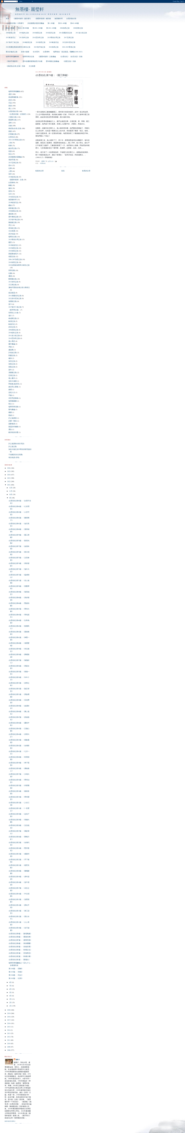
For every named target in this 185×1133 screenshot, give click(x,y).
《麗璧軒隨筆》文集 (15, 179)
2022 (9, 481)
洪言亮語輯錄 (13, 398)
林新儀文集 (12, 208)
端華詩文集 (12, 237)
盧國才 (18, 1059)
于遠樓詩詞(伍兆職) (15, 454)
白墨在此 (43, 163)
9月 (10, 498)
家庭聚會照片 (13, 254)
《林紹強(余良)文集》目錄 (15, 66)
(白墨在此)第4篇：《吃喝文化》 (20, 950)
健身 (10, 358)
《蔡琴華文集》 (14, 310)
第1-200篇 (51, 23)
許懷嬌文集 (12, 134)
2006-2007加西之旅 (15, 259)
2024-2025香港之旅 (68, 47)
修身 (10, 188)
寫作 (10, 174)
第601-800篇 (10, 28)
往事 (10, 168)
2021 (9, 485)
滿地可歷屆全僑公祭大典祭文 (19, 287)
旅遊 (10, 106)
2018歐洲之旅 (27, 42)
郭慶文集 (11, 355)
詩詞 (10, 100)
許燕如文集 (12, 352)
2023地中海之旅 (39, 47)
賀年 (10, 370)
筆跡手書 (11, 160)
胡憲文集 (11, 256)
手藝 (10, 395)
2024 (9, 475)
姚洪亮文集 (12, 148)
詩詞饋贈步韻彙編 (15, 157)
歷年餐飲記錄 (13, 217)
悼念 (10, 154)
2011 (9, 1040)
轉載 (10, 185)
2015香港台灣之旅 (53, 37)
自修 (10, 125)
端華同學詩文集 (28, 56)
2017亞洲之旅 (69, 37)
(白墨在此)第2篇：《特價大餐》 (20, 956)
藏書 (10, 412)
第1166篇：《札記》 (16, 975)
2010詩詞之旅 (50, 33)
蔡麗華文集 (12, 120)
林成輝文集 (12, 318)
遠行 (10, 315)
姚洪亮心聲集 (13, 387)
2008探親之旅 (11, 33)
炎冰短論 (11, 234)
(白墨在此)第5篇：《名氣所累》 (20, 946)
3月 (10, 999)
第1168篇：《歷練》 (16, 968)
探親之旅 (11, 367)
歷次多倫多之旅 (11, 52)
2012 (9, 1037)
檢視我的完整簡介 (10, 1121)
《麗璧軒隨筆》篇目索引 (22, 18)
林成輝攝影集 (13, 97)
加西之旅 (11, 364)
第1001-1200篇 (38, 28)
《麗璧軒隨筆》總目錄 (42, 18)
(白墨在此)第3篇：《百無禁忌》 (20, 953)
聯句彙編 (11, 409)
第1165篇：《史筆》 (16, 978)
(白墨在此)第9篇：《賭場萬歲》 (20, 933)
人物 (10, 143)
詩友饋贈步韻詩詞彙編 (36, 23)
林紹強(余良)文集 (14, 128)
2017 (9, 1020)
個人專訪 (11, 341)
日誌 (10, 103)
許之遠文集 (12, 446)
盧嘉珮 (10, 350)
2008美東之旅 (78, 28)
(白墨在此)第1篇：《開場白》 (19, 959)
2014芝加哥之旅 (38, 37)
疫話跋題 (11, 293)
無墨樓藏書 (12, 401)
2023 (9, 478)
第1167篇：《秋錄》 (16, 972)
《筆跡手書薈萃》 (12, 61)
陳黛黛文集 (12, 222)
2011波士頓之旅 (81, 33)
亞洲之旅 (11, 375)
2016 (9, 1023)
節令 (10, 165)
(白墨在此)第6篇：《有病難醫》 (20, 943)
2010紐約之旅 (24, 33)
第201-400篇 (62, 23)
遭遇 (10, 276)
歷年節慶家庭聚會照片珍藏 (32, 61)
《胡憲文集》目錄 (69, 61)
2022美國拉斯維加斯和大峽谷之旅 (18, 47)
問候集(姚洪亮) (13, 384)
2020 (9, 1010)
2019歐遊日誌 (54, 42)
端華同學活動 (13, 407)
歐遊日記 (11, 324)
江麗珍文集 (12, 117)
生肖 (10, 194)
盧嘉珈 (10, 214)
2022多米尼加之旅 (68, 42)
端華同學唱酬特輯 (12, 56)
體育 (10, 242)
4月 (10, 996)
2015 (9, 1027)
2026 (9, 468)
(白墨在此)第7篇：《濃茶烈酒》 (20, 940)
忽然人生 (11, 392)
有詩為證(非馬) (13, 457)
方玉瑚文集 (12, 284)
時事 (10, 145)
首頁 (7, 18)
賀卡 (10, 304)
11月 (11, 491)
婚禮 (10, 389)
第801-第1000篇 (23, 28)
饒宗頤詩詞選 (13, 432)
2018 (9, 1017)
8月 (10, 982)
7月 (10, 986)
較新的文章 (39, 171)
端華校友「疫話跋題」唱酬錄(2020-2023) (67, 52)
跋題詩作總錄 (13, 426)
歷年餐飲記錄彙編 (52, 61)
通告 (10, 429)
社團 (10, 273)
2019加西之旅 (40, 42)
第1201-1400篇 (51, 28)
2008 (9, 1050)
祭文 (10, 404)
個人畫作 (11, 378)
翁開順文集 (12, 301)
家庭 (10, 131)
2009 (9, 1047)
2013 (9, 1033)
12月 (11, 488)
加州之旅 (11, 361)
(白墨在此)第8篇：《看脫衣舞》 (20, 937)
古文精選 (32, 66)
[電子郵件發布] (55, 161)
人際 (10, 171)
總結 (10, 205)
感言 (10, 94)
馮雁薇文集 (12, 372)
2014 (9, 1030)
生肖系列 (36, 52)
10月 (11, 494)
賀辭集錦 (11, 424)
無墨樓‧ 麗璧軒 (29, 9)
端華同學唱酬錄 (14, 91)
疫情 (10, 191)
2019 (9, 1013)
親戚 (10, 415)
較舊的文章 (86, 171)
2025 (9, 471)
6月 (10, 989)
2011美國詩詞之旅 (65, 33)
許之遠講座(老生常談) (16, 443)
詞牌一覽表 (12, 421)
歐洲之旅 (11, 321)
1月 (10, 1006)
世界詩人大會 (13, 313)
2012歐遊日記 (11, 37)
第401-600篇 (74, 23)
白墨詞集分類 (71, 18)
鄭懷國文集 (12, 279)
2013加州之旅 (24, 37)
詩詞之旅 (11, 327)
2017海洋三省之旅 (12, 42)
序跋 (10, 347)
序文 (10, 225)
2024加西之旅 (53, 47)
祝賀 (10, 151)
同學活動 (11, 270)
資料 (10, 123)
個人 (10, 108)
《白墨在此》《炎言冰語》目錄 (70, 56)
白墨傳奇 (46, 52)
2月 (10, 1002)
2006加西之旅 (65, 28)
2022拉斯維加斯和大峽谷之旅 (19, 265)
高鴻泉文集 (12, 228)
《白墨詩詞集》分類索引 (15, 23)
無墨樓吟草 (59, 18)
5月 (10, 992)
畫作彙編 (11, 344)
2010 (9, 1043)
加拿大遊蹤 (25, 52)
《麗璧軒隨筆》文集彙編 (47, 56)
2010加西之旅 (37, 33)
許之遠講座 (12, 418)
